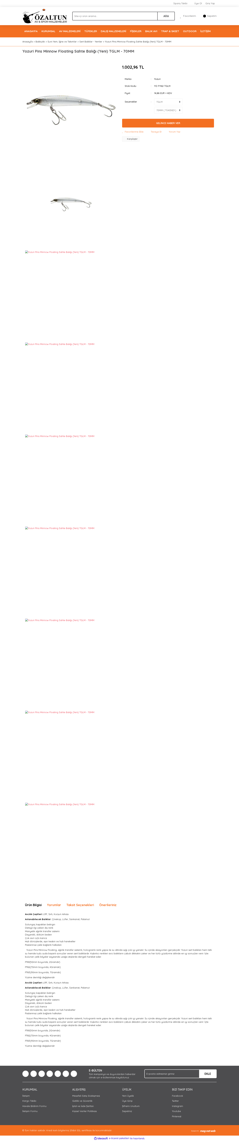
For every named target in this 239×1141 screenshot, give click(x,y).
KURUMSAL (48, 31)
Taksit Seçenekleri (80, 905)
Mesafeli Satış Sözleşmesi (86, 1095)
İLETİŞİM (205, 31)
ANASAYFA (31, 31)
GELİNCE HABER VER (168, 123)
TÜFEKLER (90, 31)
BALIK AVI (151, 31)
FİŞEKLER (135, 31)
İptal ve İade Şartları (83, 1106)
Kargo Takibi (29, 1100)
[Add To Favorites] (132, 132)
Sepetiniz (127, 1111)
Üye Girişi (127, 1100)
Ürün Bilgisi (33, 905)
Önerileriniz (108, 905)
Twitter (175, 1100)
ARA (166, 16)
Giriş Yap (210, 3)
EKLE (208, 1074)
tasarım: (195, 1130)
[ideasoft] (101, 1138)
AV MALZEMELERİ (69, 31)
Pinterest (176, 1116)
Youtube (176, 1111)
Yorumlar (54, 905)
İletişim (26, 1095)
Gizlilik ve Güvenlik (82, 1100)
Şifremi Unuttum (131, 1106)
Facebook (177, 1095)
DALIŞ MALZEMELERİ (113, 31)
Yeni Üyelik (128, 1095)
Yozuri (157, 79)
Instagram (177, 1106)
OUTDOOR (189, 31)
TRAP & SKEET (170, 31)
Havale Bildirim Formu (34, 1106)
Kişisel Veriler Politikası (84, 1111)
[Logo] (44, 15)
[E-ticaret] (119, 1138)
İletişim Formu (30, 1111)
